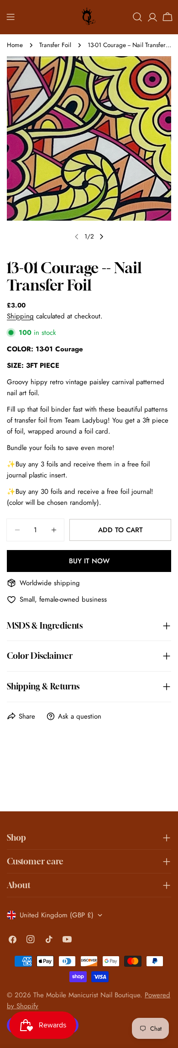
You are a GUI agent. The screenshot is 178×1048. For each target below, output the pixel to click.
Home (15, 45)
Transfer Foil (55, 45)
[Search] (137, 17)
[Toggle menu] (10, 17)
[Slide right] (101, 236)
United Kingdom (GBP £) (57, 915)
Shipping (20, 316)
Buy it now (89, 561)
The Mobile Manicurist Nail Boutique (86, 995)
